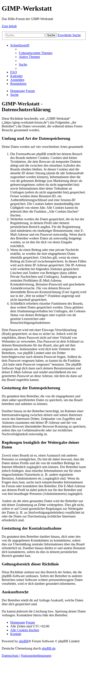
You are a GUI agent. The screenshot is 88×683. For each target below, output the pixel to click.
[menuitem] (35, 53)
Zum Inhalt (9, 26)
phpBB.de (49, 648)
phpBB (24, 641)
